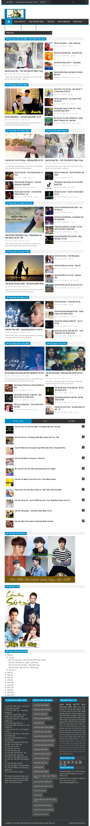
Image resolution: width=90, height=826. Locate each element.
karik (66, 728)
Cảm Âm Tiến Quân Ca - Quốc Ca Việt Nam (67, 43)
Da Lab (72, 743)
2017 (9, 687)
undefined (18, 74)
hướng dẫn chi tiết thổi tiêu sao (45, 800)
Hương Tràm (81, 730)
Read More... (27, 74)
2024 (9, 672)
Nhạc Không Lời (13, 27)
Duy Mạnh (72, 730)
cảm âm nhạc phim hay (42, 736)
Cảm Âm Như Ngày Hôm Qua (17, 757)
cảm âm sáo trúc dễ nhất (43, 810)
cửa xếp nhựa (67, 773)
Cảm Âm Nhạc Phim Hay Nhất (17, 343)
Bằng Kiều (78, 728)
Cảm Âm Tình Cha (13, 748)
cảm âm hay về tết (41, 814)
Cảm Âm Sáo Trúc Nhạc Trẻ (17, 297)
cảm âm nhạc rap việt (42, 732)
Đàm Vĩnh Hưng (76, 722)
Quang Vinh (78, 734)
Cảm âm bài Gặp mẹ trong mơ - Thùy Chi (67, 266)
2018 (9, 685)
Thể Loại (51, 21)
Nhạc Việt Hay (19, 21)
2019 (9, 682)
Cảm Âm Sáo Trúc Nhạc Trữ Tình (19, 203)
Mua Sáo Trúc (28, 27)
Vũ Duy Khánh (68, 736)
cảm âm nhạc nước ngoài (43, 727)
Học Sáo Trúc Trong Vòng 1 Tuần (26, 2)
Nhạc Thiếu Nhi (63, 21)
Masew (62, 728)
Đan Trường (71, 715)
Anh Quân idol (68, 724)
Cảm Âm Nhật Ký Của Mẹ (16, 767)
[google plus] (82, 2)
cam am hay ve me (41, 758)
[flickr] (68, 2)
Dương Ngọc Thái (80, 743)
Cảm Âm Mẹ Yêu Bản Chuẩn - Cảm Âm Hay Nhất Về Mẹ (24, 284)
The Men (63, 715)
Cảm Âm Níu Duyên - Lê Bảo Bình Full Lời (67, 302)
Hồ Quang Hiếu (70, 709)
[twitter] (58, 2)
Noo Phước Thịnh (71, 751)
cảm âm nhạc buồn (41, 705)
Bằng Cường (68, 741)
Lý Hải (79, 749)
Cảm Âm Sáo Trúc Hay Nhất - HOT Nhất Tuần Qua (25, 39)
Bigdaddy (62, 741)
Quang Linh (70, 734)
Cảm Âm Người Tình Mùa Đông (18, 765)
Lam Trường (81, 726)
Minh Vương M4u (66, 718)
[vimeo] (63, 2)
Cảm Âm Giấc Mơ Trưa (14, 723)
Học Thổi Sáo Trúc (36, 21)
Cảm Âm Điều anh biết (15, 763)
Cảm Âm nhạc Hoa (13, 750)
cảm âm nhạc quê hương (43, 745)
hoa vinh (67, 722)
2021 (9, 677)
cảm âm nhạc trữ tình (42, 754)
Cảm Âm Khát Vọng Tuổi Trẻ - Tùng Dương (67, 63)
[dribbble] (73, 2)
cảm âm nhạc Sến (41, 771)
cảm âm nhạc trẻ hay (42, 709)
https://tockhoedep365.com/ (69, 782)
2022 (9, 675)
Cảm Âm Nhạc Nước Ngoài (56, 131)
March (11, 670)
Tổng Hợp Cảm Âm (45, 27)
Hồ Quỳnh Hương (78, 745)
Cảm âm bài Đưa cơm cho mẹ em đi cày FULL (68, 285)
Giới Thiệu (9, 2)
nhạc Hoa (37, 795)
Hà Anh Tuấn (69, 745)
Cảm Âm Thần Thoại (13, 706)
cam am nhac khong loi (42, 805)
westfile (65, 753)
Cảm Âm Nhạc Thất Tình (56, 343)
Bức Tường (76, 741)
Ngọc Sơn (78, 732)
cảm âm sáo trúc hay (14, 778)
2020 (9, 680)
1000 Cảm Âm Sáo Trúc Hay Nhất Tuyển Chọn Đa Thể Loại (35, 823)
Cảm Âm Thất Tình (12, 710)
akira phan (76, 736)
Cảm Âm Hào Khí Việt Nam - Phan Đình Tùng (68, 53)
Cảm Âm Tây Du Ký (13, 734)
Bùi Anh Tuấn (77, 724)
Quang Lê (68, 713)
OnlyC (79, 718)
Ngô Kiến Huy (70, 732)
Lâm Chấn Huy (67, 749)
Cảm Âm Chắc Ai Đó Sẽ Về (15, 725)
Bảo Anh (71, 728)
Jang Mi (68, 747)
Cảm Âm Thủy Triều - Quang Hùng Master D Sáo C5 (23, 329)
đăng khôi (70, 753)
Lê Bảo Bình (80, 715)
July (10, 657)
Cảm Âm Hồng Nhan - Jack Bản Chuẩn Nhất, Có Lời (23, 117)
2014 (9, 695)
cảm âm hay (38, 723)
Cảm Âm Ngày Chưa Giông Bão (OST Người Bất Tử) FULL (24, 373)
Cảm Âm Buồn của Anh (15, 772)
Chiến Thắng (66, 743)
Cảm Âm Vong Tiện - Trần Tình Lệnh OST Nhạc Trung (24, 71)
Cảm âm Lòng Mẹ (12, 719)
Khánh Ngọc (78, 747)
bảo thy (81, 751)
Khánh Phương (71, 726)
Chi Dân (73, 711)
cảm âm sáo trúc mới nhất (44, 740)
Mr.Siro (78, 709)
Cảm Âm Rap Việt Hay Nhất (16, 85)
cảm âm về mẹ (39, 791)
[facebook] (53, 2)
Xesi (77, 751)
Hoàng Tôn (63, 745)
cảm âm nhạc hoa (40, 749)
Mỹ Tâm (62, 732)
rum (82, 736)
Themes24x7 (81, 823)
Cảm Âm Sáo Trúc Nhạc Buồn (18, 131)
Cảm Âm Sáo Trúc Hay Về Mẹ (17, 251)
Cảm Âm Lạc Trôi (12, 729)
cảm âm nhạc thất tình (42, 718)
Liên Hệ (42, 2)
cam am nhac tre (40, 714)
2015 (9, 692)
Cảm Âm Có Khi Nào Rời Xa (16, 738)
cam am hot (38, 767)
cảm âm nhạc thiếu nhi (42, 782)
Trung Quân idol (72, 720)
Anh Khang (82, 739)
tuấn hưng (66, 711)
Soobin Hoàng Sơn (78, 713)
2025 (9, 655)
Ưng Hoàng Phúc (72, 739)
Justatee (72, 747)
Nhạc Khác (77, 21)
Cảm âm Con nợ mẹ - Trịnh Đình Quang (66, 256)
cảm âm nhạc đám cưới (43, 786)
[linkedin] (77, 2)
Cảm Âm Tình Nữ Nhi (14, 753)
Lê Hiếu (74, 749)
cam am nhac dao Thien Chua (45, 776)
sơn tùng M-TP (69, 704)
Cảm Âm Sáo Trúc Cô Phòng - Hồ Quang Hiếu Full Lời (24, 160)
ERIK (74, 718)
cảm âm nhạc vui (40, 763)
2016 (9, 690)
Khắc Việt (72, 707)
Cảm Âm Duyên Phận (13, 714)
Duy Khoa (65, 730)
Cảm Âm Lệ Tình (13, 746)
